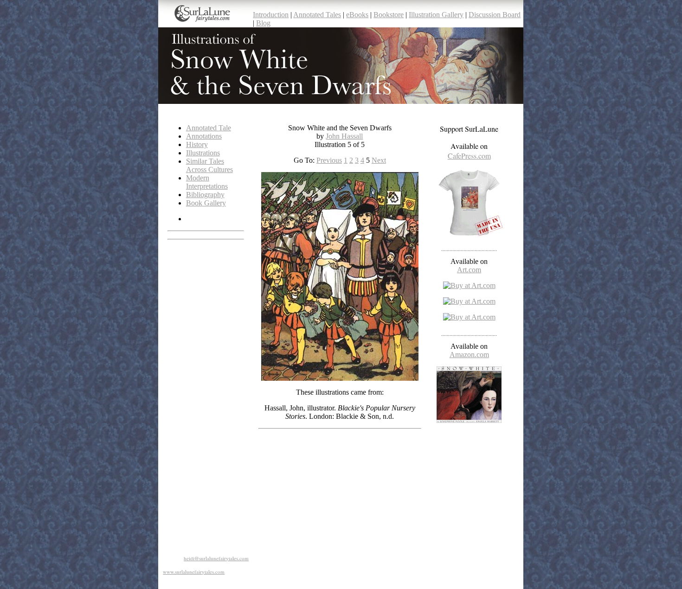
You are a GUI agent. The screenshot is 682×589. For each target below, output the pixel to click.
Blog (263, 23)
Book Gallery (206, 203)
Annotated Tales (317, 15)
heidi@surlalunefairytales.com (216, 558)
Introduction (271, 15)
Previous (329, 160)
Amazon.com (469, 355)
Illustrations (203, 153)
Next (379, 160)
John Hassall (344, 136)
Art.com (469, 270)
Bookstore (388, 15)
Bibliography (205, 194)
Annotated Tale (208, 128)
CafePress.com (469, 155)
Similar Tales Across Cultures (209, 165)
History (197, 144)
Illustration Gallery (436, 15)
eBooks (357, 15)
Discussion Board (495, 15)
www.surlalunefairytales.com (194, 571)
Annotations (204, 136)
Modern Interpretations (207, 182)
